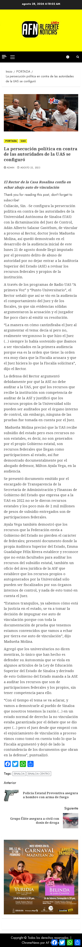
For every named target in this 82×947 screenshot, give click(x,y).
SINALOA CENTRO (39, 774)
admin (10, 167)
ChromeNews (30, 943)
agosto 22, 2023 (30, 167)
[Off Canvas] (4, 56)
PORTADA (11, 141)
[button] (12, 57)
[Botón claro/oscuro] (69, 57)
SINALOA (19, 774)
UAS (23, 141)
